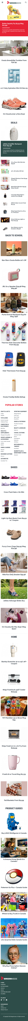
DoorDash (3, 984)
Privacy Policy (4, 1009)
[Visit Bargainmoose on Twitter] (1, 1000)
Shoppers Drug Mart (5, 992)
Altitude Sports (4, 986)
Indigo (2, 990)
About (2, 1006)
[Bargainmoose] (14, 2)
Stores (2, 982)
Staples (2, 988)
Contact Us (3, 1008)
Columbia (3, 993)
